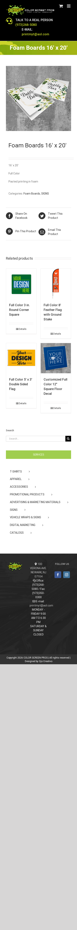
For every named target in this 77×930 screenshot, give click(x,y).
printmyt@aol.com (41, 605)
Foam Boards (31, 193)
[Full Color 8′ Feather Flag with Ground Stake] (56, 284)
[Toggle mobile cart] (61, 6)
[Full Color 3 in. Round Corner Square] (21, 284)
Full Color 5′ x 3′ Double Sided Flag (20, 384)
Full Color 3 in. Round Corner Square (19, 309)
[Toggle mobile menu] (69, 6)
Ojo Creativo (45, 661)
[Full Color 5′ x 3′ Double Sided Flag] (21, 358)
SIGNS (45, 193)
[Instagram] (66, 574)
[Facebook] (57, 574)
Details (22, 329)
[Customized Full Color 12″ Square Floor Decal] (56, 358)
